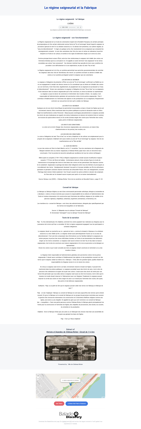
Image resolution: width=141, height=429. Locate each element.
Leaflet (103, 397)
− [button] (38, 378)
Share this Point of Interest (77, 403)
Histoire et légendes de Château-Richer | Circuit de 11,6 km (70, 332)
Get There (59, 403)
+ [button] (38, 376)
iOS (70, 421)
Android (64, 421)
